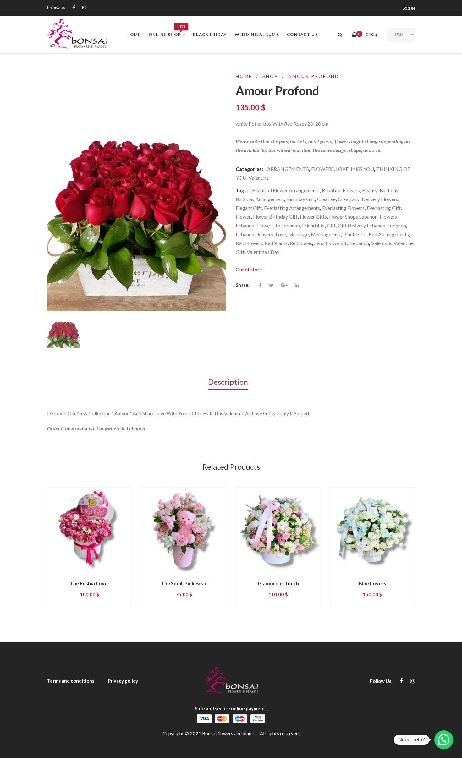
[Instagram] (84, 8)
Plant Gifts (354, 234)
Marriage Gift (326, 234)
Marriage (298, 234)
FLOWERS (322, 169)
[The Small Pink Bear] (184, 530)
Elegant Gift (249, 208)
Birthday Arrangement (260, 199)
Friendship (313, 225)
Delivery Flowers (380, 199)
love (281, 234)
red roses (301, 243)
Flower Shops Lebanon (353, 217)
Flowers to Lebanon (278, 225)
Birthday (389, 190)
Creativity (349, 199)
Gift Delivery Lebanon (361, 225)
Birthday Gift (300, 199)
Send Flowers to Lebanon (341, 243)
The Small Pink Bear (184, 583)
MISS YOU (362, 169)
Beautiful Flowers (341, 190)
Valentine (259, 178)
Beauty (369, 190)
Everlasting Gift (384, 208)
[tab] (231, 381)
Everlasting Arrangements (292, 208)
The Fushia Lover (90, 583)
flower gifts (313, 217)
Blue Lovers (372, 583)
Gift (331, 225)
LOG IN (408, 8)
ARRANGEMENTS (288, 169)
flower (243, 217)
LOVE (342, 169)
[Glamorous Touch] (278, 530)
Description (228, 381)
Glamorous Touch (278, 583)
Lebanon (397, 225)
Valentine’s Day (263, 252)
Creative (326, 199)
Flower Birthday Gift (275, 217)
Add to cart (73, 577)
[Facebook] (74, 8)
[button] (443, 739)
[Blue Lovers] (372, 530)
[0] (354, 34)
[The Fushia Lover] (89, 530)
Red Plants (276, 243)
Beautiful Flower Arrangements (286, 190)
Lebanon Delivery (254, 234)
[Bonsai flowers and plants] (77, 34)
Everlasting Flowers (343, 208)
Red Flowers (249, 243)
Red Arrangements (389, 234)
